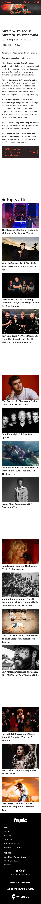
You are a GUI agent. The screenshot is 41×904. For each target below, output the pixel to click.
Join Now (33, 152)
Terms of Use (8, 839)
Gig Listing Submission (11, 861)
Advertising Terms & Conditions (13, 847)
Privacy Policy (8, 835)
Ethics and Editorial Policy (12, 843)
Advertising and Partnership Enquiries (15, 857)
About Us (7, 831)
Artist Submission (26, 40)
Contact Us (7, 865)
